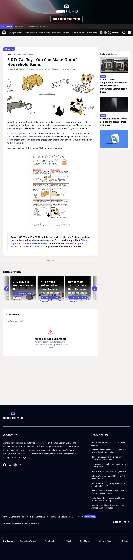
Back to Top (119, 521)
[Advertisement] (66, 385)
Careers (86, 516)
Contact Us (40, 517)
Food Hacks (44, 32)
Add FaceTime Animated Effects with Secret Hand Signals (110, 477)
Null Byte (44, 26)
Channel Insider (106, 541)
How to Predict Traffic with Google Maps (108, 471)
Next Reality (33, 26)
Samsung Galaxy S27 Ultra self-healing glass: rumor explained (114, 121)
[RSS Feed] (20, 465)
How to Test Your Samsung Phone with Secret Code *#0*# (108, 484)
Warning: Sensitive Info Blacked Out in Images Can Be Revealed (108, 506)
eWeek (68, 541)
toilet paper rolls (19, 133)
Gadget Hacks (20, 26)
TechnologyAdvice (28, 541)
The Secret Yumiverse (66, 19)
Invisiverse (92, 32)
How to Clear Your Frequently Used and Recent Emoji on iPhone (108, 491)
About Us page (20, 457)
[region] (50, 191)
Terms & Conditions (11, 517)
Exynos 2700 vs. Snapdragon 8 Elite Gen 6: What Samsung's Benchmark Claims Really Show (113, 85)
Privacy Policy (28, 517)
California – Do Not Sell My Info (60, 517)
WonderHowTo (6, 26)
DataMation (85, 541)
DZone (125, 541)
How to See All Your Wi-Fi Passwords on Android (108, 443)
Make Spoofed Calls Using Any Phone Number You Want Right (107, 499)
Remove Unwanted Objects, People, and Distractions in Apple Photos (108, 450)
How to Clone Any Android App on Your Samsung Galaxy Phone (108, 458)
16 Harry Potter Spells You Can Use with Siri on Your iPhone (110, 465)
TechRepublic (50, 541)
